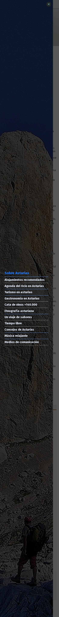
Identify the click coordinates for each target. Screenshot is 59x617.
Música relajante (16, 336)
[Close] (48, 4)
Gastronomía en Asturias (22, 298)
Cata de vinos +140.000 (21, 304)
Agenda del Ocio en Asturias (24, 286)
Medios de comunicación (22, 342)
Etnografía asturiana (19, 311)
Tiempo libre (13, 323)
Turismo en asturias (18, 292)
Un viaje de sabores (18, 317)
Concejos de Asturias (19, 329)
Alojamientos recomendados (25, 280)
